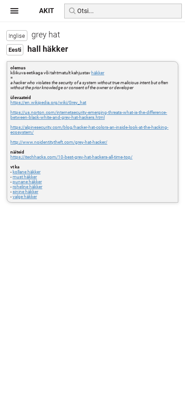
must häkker (25, 176)
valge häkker (25, 196)
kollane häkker (26, 171)
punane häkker (27, 181)
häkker (97, 72)
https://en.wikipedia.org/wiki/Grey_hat (48, 102)
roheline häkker (27, 186)
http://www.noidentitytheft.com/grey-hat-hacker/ (58, 142)
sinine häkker (25, 191)
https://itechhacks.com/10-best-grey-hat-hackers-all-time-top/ (71, 156)
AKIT (46, 11)
